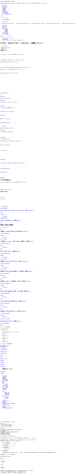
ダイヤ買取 (5, 389)
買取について (5, 28)
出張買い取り (7, 394)
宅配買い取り (7, 393)
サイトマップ (5, 404)
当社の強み (5, 6)
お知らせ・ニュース (6, 401)
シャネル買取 (5, 385)
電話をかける (2, 371)
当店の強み (5, 376)
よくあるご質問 (5, 34)
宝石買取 (4, 388)
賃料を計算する (5, 450)
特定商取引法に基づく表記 (8, 407)
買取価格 (4, 377)
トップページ (5, 375)
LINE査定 (2, 373)
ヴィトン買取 (5, 386)
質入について (5, 7)
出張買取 (4, 10)
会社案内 (4, 402)
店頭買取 (4, 8)
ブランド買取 (5, 384)
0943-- (2, 427)
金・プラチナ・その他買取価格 (6, 343)
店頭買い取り (7, 392)
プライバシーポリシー (7, 405)
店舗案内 (4, 378)
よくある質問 (5, 380)
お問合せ (9, 403)
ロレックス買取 (5, 387)
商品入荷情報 (5, 11)
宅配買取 (4, 9)
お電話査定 (7, 397)
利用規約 (4, 406)
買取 (3, 381)
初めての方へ (5, 5)
